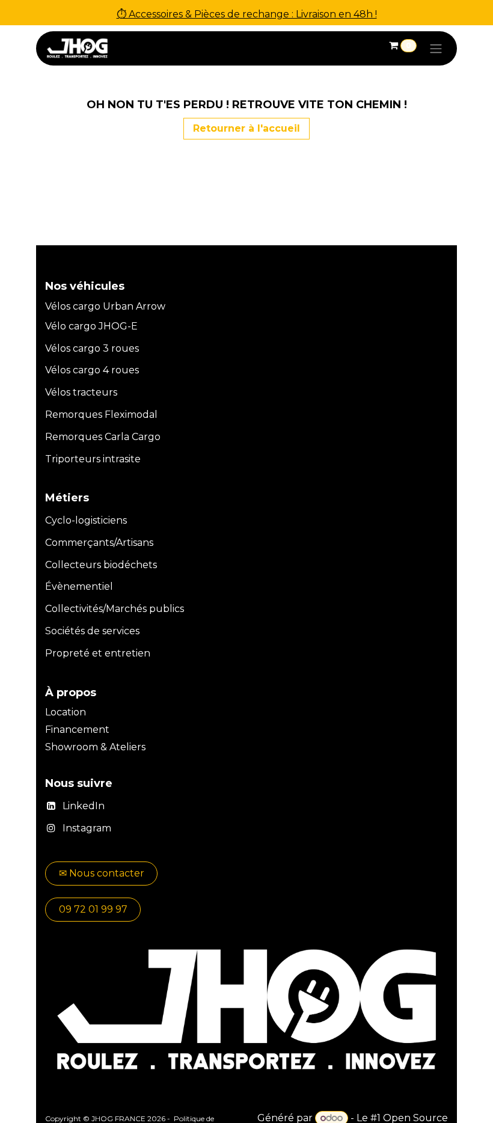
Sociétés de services (92, 631)
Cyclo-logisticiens (86, 520)
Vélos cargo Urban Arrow (105, 306)
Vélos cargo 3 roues (92, 348)
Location (66, 712)
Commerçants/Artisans (99, 542)
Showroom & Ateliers (95, 747)
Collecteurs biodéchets (101, 565)
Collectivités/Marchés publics (114, 608)
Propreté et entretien (97, 653)
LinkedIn (84, 806)
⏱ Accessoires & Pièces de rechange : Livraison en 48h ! (247, 14)
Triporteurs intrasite (93, 459)
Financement (78, 729)
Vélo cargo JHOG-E (91, 326)
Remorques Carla (87, 436)
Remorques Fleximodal (102, 414)
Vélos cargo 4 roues (92, 370)
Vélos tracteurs (81, 392)
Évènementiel (79, 586)
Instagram (87, 828)
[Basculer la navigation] (436, 48)
